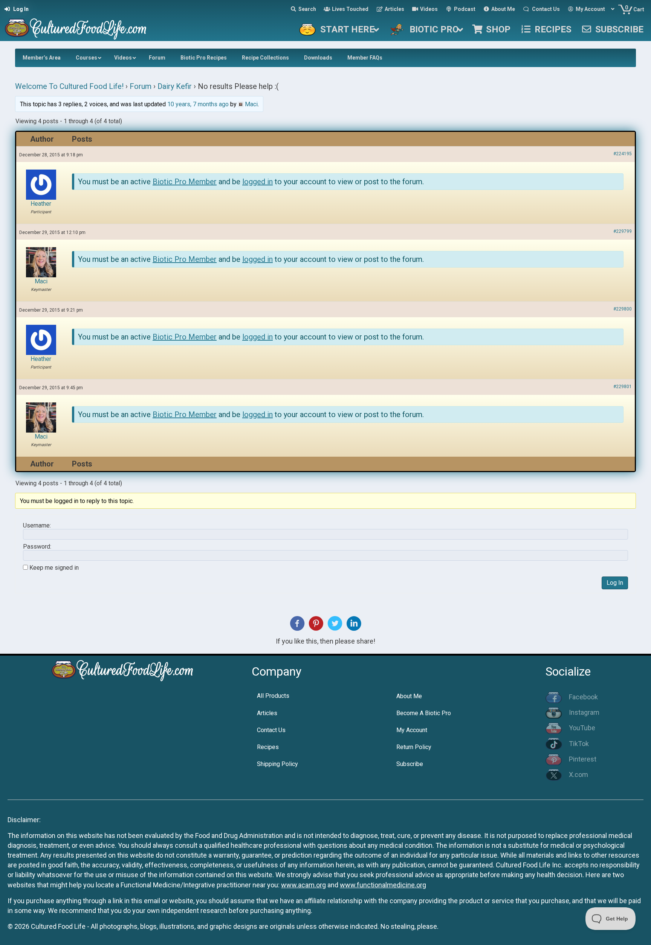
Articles (267, 713)
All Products (273, 695)
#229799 (622, 231)
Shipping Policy (277, 764)
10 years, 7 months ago (198, 104)
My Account (411, 730)
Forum (140, 86)
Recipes (268, 747)
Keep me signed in (54, 567)
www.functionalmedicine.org (383, 885)
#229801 (622, 386)
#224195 (622, 153)
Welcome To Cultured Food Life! (69, 86)
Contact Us (271, 730)
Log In (615, 582)
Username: (37, 525)
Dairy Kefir (174, 86)
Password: (37, 546)
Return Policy (413, 747)
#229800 (622, 309)
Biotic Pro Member (185, 181)
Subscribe (409, 764)
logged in (257, 181)
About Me (409, 696)
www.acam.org (303, 885)
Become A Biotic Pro (423, 713)
